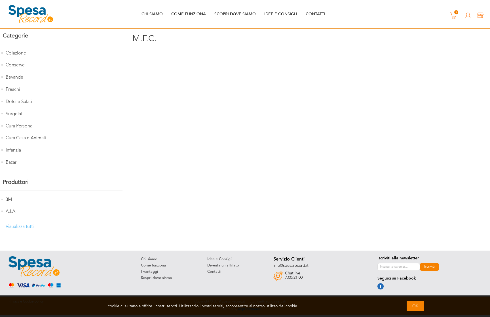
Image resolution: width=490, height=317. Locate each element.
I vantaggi (149, 272)
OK (415, 306)
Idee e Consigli (280, 14)
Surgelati (15, 114)
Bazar (11, 162)
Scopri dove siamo (235, 14)
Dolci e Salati (19, 102)
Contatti (315, 14)
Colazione (16, 53)
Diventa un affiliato (223, 265)
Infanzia (13, 150)
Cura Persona (19, 126)
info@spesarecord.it (291, 266)
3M (9, 200)
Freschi (13, 89)
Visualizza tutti (20, 226)
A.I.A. (11, 211)
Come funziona (188, 14)
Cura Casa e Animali (26, 138)
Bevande (14, 77)
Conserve (15, 65)
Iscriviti (429, 266)
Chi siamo (152, 14)
